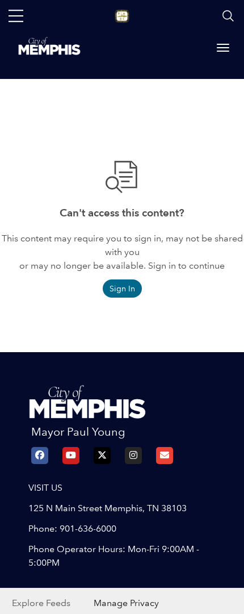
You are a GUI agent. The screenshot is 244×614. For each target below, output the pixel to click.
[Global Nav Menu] (16, 16)
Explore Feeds (41, 603)
